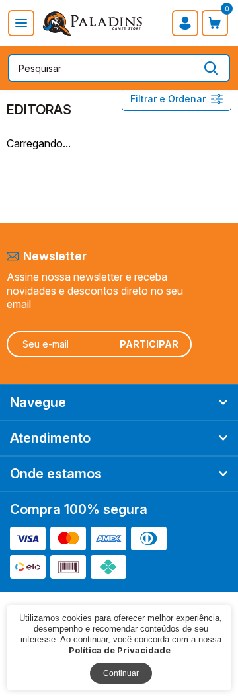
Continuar (121, 673)
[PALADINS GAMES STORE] (92, 22)
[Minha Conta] (185, 23)
